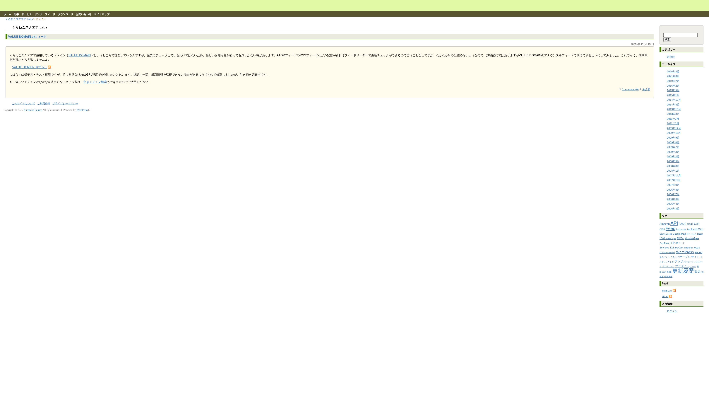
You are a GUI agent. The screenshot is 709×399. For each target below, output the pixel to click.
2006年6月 (673, 199)
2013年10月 (674, 109)
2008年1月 (673, 170)
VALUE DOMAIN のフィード (27, 36)
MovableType (692, 238)
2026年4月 (673, 71)
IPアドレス (691, 234)
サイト (695, 256)
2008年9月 (673, 161)
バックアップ (674, 261)
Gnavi (662, 234)
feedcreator (681, 229)
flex (688, 229)
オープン (684, 256)
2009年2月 (673, 156)
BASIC (682, 224)
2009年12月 (674, 128)
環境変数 (668, 276)
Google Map (679, 233)
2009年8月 (673, 142)
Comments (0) (630, 89)
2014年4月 (673, 104)
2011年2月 (673, 123)
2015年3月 (673, 90)
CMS (696, 224)
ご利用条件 (43, 103)
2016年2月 (673, 85)
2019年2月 (673, 80)
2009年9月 (673, 137)
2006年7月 (673, 194)
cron (662, 229)
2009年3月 (673, 151)
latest (700, 233)
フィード (50, 14)
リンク (38, 14)
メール (693, 266)
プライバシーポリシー (65, 103)
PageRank (664, 243)
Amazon (665, 223)
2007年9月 (673, 184)
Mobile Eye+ (670, 238)
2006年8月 (673, 189)
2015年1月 (673, 95)
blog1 (690, 223)
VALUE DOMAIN (79, 55)
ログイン (672, 311)
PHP (672, 243)
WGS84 (671, 252)
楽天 (697, 271)
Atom (665, 296)
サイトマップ (101, 14)
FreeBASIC (697, 229)
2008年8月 (673, 166)
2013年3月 (673, 113)
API (674, 223)
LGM (662, 238)
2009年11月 (674, 132)
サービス (27, 14)
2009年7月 (673, 147)
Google (669, 234)
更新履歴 (683, 271)
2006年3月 (673, 208)
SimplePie (688, 248)
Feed (670, 228)
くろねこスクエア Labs (19, 19)
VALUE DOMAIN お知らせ (29, 67)
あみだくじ (665, 257)
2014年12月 (674, 99)
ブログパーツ (668, 266)
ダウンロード (65, 14)
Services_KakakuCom (671, 247)
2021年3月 (673, 76)
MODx (680, 238)
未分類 (646, 89)
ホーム (7, 14)
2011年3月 (673, 118)
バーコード (689, 262)
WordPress (685, 252)
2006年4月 (673, 203)
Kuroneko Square (33, 110)
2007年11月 (674, 180)
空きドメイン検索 (95, 81)
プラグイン (682, 266)
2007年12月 (674, 175)
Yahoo (698, 252)
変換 (669, 271)
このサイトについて (23, 103)
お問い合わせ (83, 14)
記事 (16, 14)
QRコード (680, 243)
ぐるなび (674, 257)
